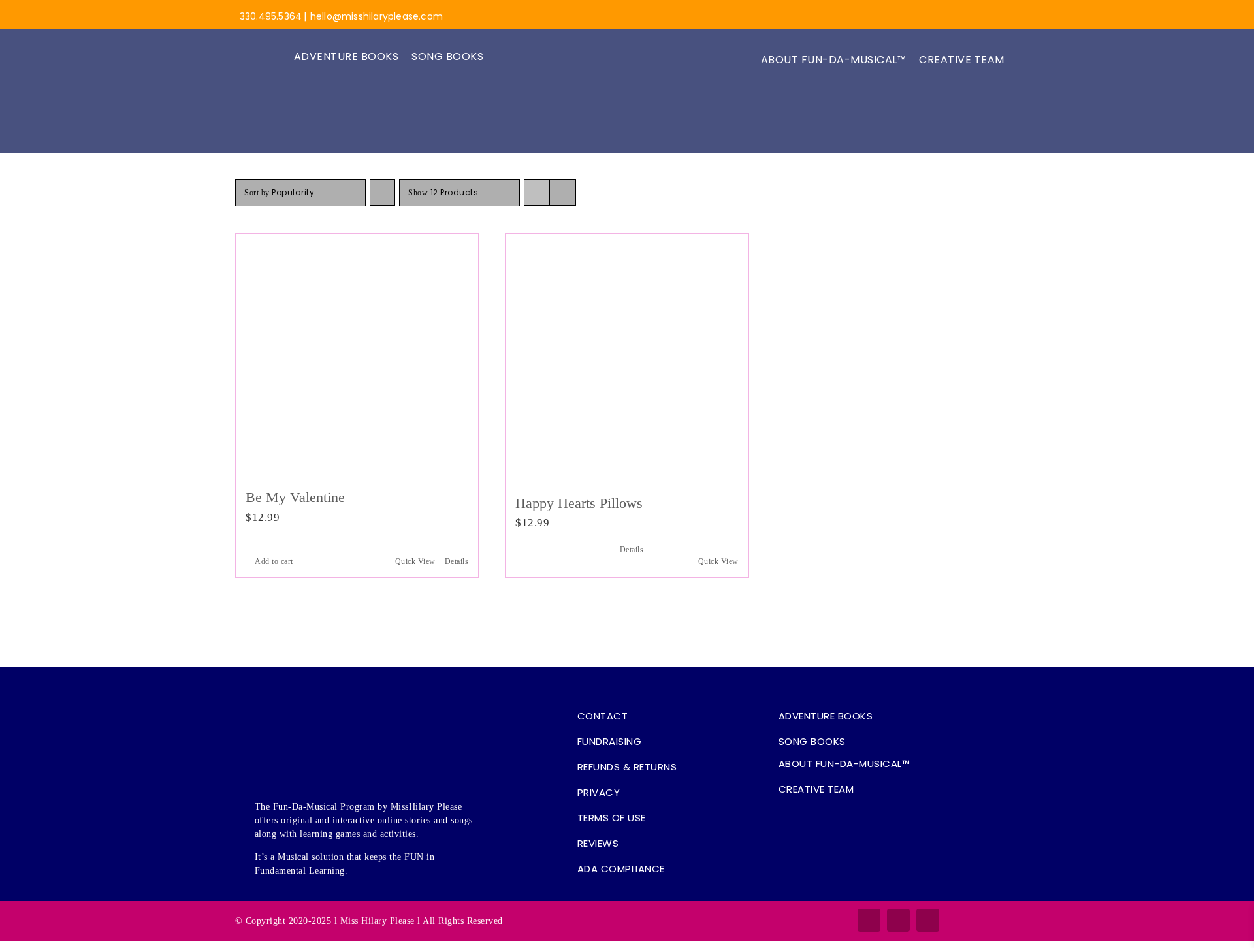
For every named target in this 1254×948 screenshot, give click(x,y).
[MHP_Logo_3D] (627, 11)
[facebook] (869, 920)
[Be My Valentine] (357, 355)
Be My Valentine (295, 497)
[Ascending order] (382, 192)
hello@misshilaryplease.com (376, 16)
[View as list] (562, 192)
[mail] (927, 920)
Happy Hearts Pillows (579, 503)
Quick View (415, 561)
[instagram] (898, 920)
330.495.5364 (271, 16)
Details (457, 561)
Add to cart (274, 561)
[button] (1025, 60)
